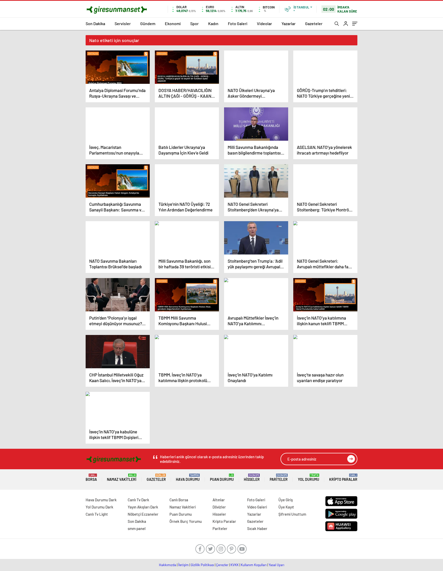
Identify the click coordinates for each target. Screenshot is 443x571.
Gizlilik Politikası (202, 565)
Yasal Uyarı (276, 565)
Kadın (213, 23)
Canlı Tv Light (97, 514)
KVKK (234, 565)
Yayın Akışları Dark (143, 507)
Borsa (91, 478)
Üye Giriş (285, 499)
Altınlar (219, 499)
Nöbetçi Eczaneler (143, 514)
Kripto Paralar (343, 478)
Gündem (147, 23)
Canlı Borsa (178, 499)
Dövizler (219, 507)
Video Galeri (257, 507)
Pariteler (279, 478)
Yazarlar (288, 23)
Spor (194, 23)
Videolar (264, 23)
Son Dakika (95, 23)
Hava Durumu (188, 478)
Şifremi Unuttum (292, 514)
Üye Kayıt (286, 507)
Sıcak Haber (257, 528)
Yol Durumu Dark (99, 507)
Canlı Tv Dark (138, 499)
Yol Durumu (308, 478)
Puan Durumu (222, 478)
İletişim (183, 565)
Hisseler (252, 478)
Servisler (123, 23)
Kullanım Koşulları (254, 565)
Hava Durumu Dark (101, 499)
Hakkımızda (167, 565)
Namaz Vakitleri (121, 478)
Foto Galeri (237, 23)
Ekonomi (173, 23)
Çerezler (222, 565)
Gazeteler (314, 23)
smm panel (137, 528)
